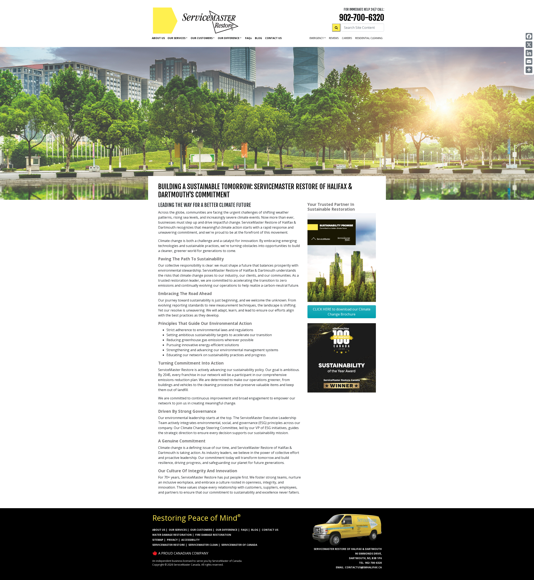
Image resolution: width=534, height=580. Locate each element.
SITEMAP (157, 540)
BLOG (254, 530)
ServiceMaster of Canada (239, 545)
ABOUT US (158, 530)
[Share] (529, 70)
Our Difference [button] (228, 38)
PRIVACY (172, 540)
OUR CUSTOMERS (201, 530)
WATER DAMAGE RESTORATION (172, 535)
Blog (258, 38)
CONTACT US (270, 530)
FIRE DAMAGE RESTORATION (213, 535)
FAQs (244, 530)
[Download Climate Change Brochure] (341, 257)
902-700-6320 (361, 18)
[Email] (529, 61)
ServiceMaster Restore (168, 545)
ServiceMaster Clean (203, 545)
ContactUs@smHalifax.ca (363, 567)
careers (347, 38)
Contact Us (273, 38)
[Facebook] (529, 36)
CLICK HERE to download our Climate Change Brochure (341, 312)
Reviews (334, 38)
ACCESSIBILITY (190, 540)
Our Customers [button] (202, 38)
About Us (158, 38)
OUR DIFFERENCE (226, 530)
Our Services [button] (176, 38)
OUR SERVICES (178, 530)
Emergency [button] (317, 38)
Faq (248, 38)
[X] (529, 45)
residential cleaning (369, 38)
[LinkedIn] (529, 53)
